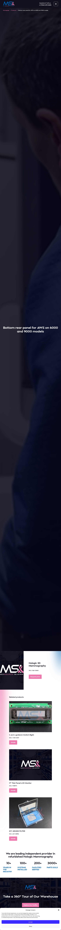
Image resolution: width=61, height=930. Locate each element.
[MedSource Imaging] (9, 4)
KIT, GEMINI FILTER (17, 831)
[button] (58, 910)
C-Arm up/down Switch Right (21, 735)
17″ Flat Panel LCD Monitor (20, 783)
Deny (30, 926)
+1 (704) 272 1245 (45, 5)
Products (13, 10)
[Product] (30, 716)
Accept (31, 922)
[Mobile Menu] (56, 4)
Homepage (6, 10)
